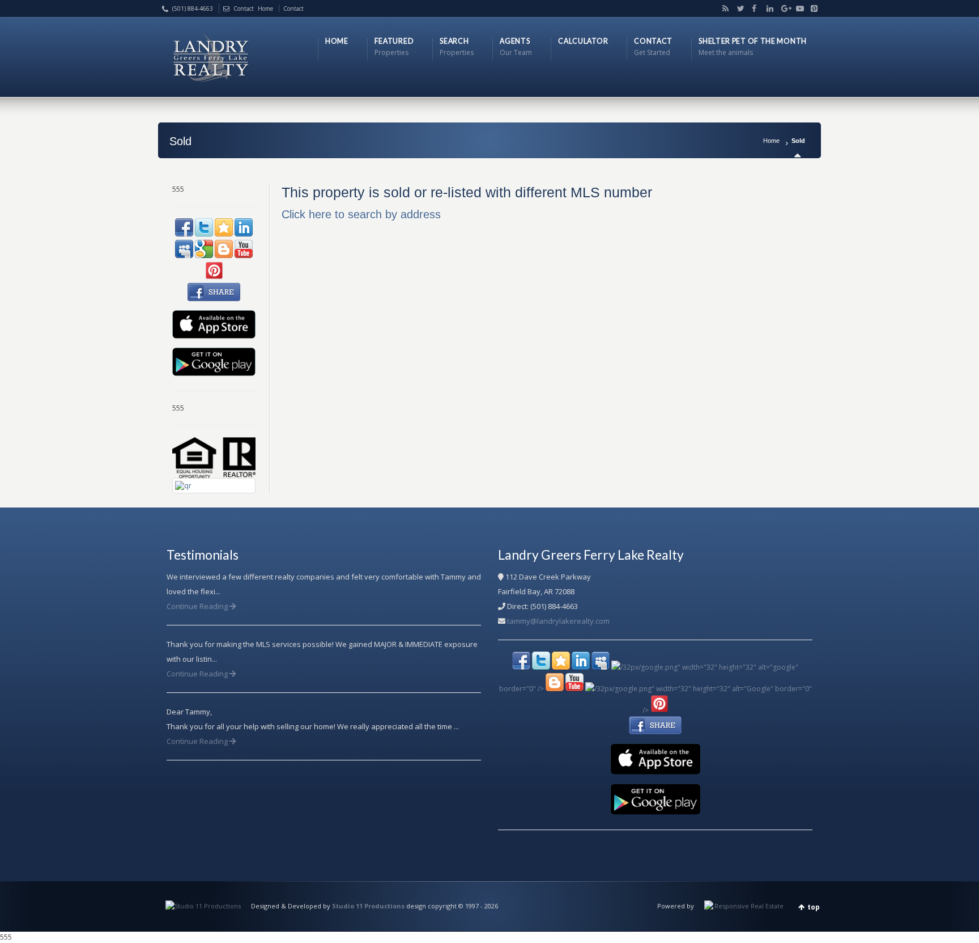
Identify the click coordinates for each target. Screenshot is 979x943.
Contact (243, 8)
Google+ (782, 8)
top (813, 907)
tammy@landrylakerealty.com (558, 621)
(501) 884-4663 (192, 8)
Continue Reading (198, 606)
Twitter (738, 8)
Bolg (723, 8)
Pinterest (811, 8)
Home (771, 140)
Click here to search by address (361, 214)
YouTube (797, 8)
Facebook (753, 8)
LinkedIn (768, 8)
